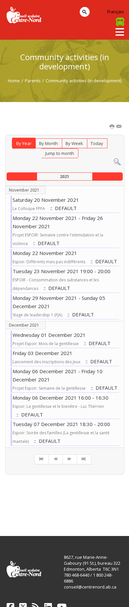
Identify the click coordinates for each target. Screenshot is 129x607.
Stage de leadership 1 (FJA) (37, 315)
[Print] (112, 127)
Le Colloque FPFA (29, 208)
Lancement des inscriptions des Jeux (46, 362)
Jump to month (59, 153)
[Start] (41, 459)
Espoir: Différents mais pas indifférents (49, 262)
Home (14, 81)
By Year (23, 143)
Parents (33, 81)
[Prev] (56, 459)
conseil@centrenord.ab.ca (90, 587)
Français (115, 12)
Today (97, 143)
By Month (48, 143)
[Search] (117, 161)
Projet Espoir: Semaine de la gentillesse (49, 388)
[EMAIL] (119, 127)
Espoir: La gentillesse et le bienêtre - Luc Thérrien (58, 406)
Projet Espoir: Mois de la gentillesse (46, 343)
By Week (74, 143)
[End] (84, 459)
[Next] (70, 459)
